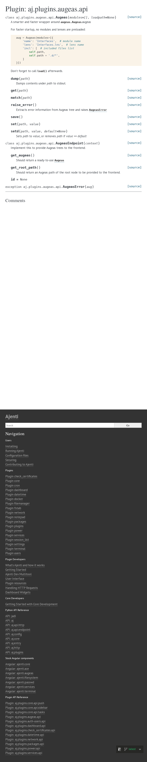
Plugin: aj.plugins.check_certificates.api (30, 730)
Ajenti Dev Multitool (18, 574)
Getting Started (15, 570)
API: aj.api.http (14, 625)
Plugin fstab (13, 508)
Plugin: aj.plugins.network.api (24, 739)
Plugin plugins (14, 526)
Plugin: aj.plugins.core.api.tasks (25, 712)
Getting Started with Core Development (31, 604)
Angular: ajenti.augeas (19, 673)
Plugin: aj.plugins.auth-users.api (25, 721)
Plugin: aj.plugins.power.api (22, 748)
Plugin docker (14, 499)
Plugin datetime (15, 494)
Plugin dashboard (16, 490)
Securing (10, 460)
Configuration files (17, 455)
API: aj (9, 620)
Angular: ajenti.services (20, 687)
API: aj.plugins (14, 652)
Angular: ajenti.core (17, 664)
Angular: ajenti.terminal (20, 691)
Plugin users (13, 553)
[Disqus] (73, 254)
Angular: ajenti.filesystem (21, 678)
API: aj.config (13, 634)
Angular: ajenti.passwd (19, 682)
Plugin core (12, 481)
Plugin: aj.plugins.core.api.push (24, 703)
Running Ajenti (14, 451)
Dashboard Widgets (17, 592)
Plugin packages (15, 522)
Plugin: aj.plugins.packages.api (24, 744)
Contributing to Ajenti (19, 464)
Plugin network (15, 513)
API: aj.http (12, 648)
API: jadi (10, 616)
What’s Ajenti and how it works (25, 565)
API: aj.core (12, 639)
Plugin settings (15, 544)
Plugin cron (12, 485)
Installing (11, 446)
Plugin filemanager (17, 503)
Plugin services (14, 535)
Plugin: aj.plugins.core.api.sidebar (26, 708)
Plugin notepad (15, 517)
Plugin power (13, 530)
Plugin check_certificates (21, 476)
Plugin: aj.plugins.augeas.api (23, 717)
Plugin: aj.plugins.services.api (23, 753)
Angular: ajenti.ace (17, 669)
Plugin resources (15, 583)
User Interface (14, 579)
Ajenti (11, 416)
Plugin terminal (15, 549)
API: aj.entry (13, 643)
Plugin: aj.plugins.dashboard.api (25, 726)
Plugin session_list (17, 540)
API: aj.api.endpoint (17, 630)
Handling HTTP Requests (21, 588)
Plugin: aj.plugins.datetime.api (24, 735)
